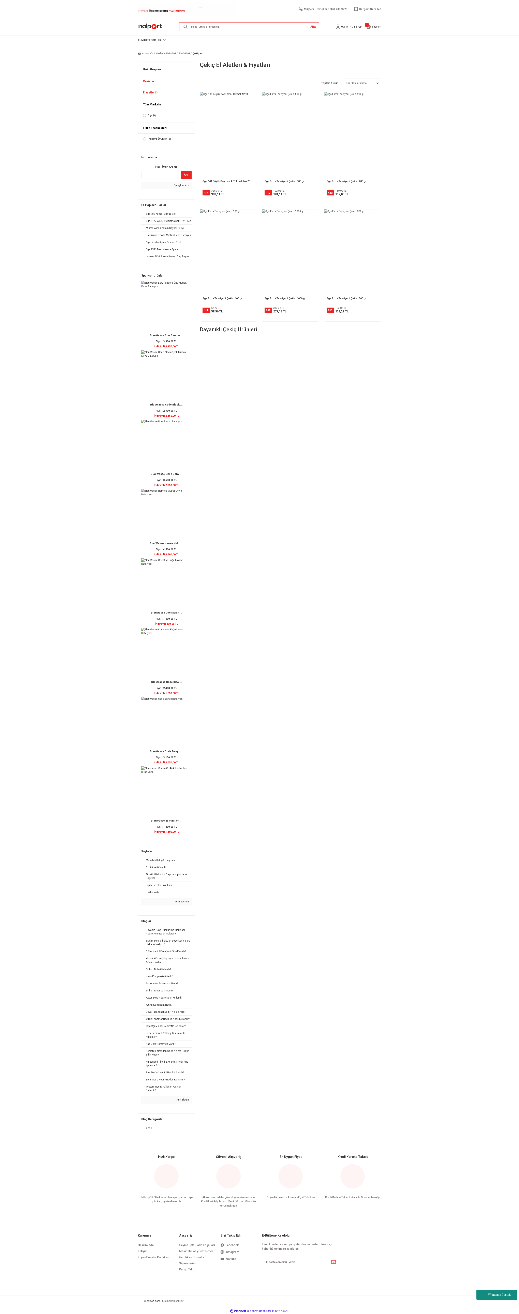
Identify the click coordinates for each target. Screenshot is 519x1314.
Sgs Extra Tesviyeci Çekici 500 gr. (285, 181)
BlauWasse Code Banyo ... (166, 751)
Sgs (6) (152, 115)
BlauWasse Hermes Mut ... (166, 543)
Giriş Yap (356, 26)
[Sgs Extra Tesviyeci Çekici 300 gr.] (352, 252)
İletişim (143, 1251)
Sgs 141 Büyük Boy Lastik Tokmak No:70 (226, 181)
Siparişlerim (187, 1263)
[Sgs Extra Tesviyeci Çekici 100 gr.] (228, 252)
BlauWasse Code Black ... (166, 404)
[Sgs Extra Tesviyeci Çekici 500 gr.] (290, 134)
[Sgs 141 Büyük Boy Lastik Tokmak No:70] (228, 134)
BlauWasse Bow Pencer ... (166, 335)
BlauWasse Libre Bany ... (166, 473)
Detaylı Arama (181, 185)
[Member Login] (338, 26)
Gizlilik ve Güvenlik (191, 1257)
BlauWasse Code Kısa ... (166, 681)
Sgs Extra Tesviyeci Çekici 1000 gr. (285, 298)
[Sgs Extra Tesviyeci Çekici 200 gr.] (352, 134)
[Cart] (368, 26)
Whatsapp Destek (499, 1294)
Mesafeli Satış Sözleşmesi (196, 1251)
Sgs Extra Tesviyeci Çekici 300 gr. (347, 298)
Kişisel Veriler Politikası (153, 1257)
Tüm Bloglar (183, 1099)
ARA (313, 26)
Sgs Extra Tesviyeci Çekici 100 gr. (223, 298)
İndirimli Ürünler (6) (159, 138)
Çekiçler (197, 53)
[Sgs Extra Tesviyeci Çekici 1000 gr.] (290, 252)
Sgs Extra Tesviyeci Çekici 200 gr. (347, 181)
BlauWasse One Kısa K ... (166, 612)
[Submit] (333, 1262)
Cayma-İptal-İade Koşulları (197, 1245)
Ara (186, 174)
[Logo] (150, 26)
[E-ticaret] (259, 1311)
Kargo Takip (187, 1269)
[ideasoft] (238, 1311)
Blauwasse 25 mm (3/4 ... (166, 820)
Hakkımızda (146, 1245)
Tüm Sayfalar (182, 901)
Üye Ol (345, 26)
